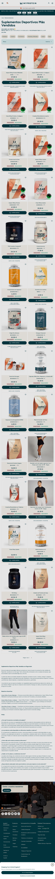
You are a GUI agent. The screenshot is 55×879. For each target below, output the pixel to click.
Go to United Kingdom (27, 872)
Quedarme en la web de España (27, 875)
